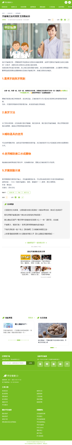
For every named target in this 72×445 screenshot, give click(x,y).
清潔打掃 (11, 192)
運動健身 (42, 7)
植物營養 (39, 402)
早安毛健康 (40, 425)
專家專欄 (39, 399)
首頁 (3, 13)
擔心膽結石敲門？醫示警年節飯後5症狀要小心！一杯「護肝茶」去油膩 (31, 220)
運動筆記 (39, 430)
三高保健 (52, 7)
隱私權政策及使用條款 (9, 422)
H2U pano (40, 427)
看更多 (30, 318)
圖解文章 (5, 402)
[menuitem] (4, 7)
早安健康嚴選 (41, 419)
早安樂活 (5, 405)
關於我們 (5, 413)
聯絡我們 (5, 416)
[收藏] (52, 19)
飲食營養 (23, 7)
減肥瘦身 (33, 7)
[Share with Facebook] (65, 19)
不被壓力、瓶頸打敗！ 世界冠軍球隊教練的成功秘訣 (24, 225)
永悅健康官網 (41, 413)
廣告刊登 (5, 419)
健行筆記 (39, 433)
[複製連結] (68, 19)
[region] (36, 91)
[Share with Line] (61, 19)
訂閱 (30, 363)
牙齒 (19, 192)
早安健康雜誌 (41, 422)
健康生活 (14, 7)
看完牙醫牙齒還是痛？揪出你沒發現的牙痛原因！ (23, 215)
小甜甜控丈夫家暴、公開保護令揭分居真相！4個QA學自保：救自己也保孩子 (33, 210)
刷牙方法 (26, 192)
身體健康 (17, 13)
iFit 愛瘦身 (40, 436)
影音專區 (61, 7)
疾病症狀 (4, 7)
